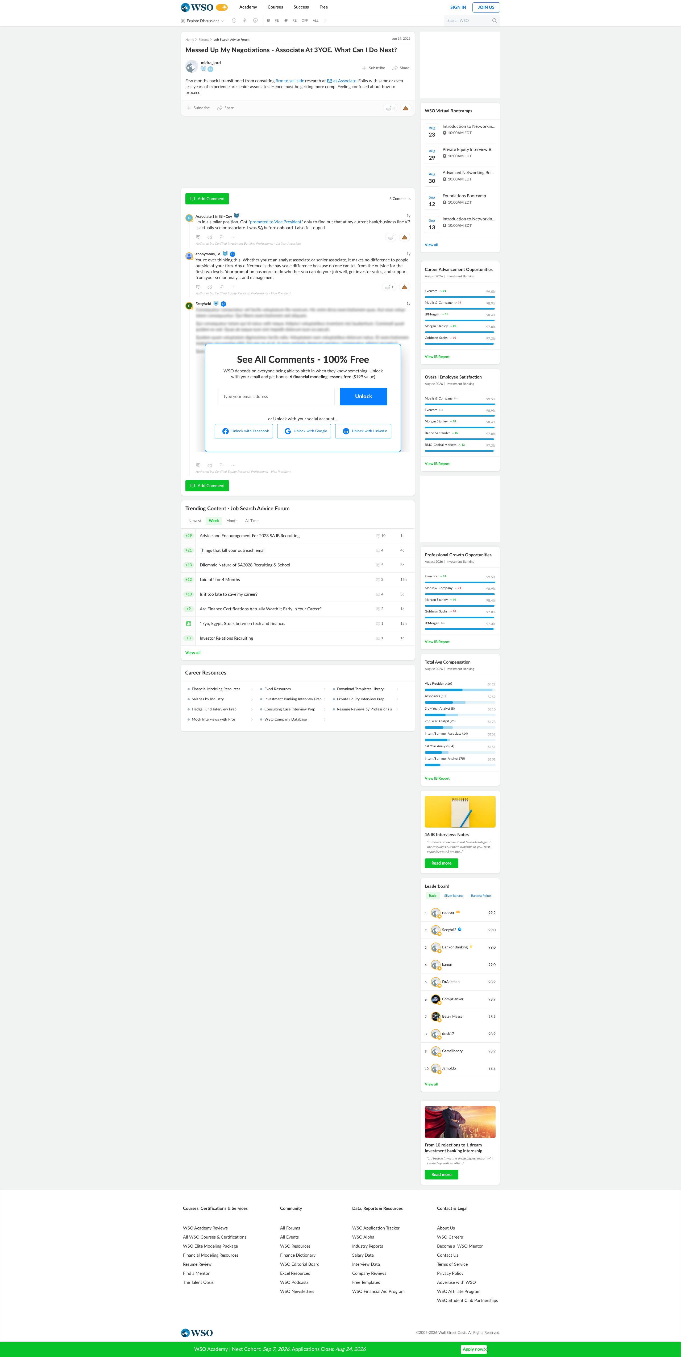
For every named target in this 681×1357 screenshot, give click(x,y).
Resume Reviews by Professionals (364, 709)
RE (295, 20)
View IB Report (437, 357)
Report (221, 237)
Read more (441, 863)
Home (189, 39)
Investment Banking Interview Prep (293, 699)
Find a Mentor (196, 1273)
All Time (252, 521)
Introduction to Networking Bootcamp (469, 126)
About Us (446, 1228)
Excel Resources (277, 689)
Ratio (433, 895)
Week (214, 521)
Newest (195, 521)
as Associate (341, 81)
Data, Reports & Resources (377, 1208)
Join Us (486, 7)
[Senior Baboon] (216, 303)
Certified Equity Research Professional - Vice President (252, 293)
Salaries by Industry (208, 699)
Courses (275, 7)
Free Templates (366, 1282)
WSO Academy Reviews (205, 1228)
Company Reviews (369, 1273)
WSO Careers (450, 1237)
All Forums (290, 1228)
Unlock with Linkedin (369, 431)
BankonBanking (455, 947)
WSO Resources (295, 1246)
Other (233, 237)
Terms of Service (452, 1264)
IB (268, 20)
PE (277, 20)
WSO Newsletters (297, 1291)
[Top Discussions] (245, 20)
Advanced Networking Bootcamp (469, 173)
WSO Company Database (285, 719)
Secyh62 (449, 930)
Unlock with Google (310, 431)
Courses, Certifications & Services (215, 1208)
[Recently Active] (234, 20)
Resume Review (197, 1264)
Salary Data (363, 1255)
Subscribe (377, 68)
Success (301, 7)
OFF (305, 20)
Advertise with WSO (456, 1282)
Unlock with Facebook (250, 431)
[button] (400, 68)
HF (286, 20)
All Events (289, 1237)
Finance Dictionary (297, 1255)
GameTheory (452, 1051)
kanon (447, 965)
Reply (198, 237)
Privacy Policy (450, 1273)
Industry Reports (367, 1246)
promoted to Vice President (275, 222)
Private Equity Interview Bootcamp (469, 149)
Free (323, 7)
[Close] (485, 1349)
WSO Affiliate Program (458, 1291)
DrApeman (451, 982)
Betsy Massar (453, 1016)
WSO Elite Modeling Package (210, 1246)
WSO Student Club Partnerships (467, 1300)
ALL (315, 20)
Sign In (458, 7)
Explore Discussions (203, 21)
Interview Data (366, 1264)
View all (193, 653)
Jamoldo (449, 1068)
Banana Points (481, 895)
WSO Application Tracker (376, 1228)
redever (448, 913)
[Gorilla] (225, 254)
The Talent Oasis (198, 1282)
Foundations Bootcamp (464, 196)
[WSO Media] (255, 20)
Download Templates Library (360, 689)
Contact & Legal (452, 1208)
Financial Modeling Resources (216, 689)
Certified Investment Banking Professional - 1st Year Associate (258, 243)
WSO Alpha (363, 1237)
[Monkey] (203, 69)
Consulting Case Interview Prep (289, 709)
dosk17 (448, 1034)
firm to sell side (290, 81)
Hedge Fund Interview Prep (214, 709)
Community (291, 1208)
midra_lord (211, 63)
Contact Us (447, 1255)
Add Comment (211, 199)
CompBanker (452, 999)
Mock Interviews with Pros (213, 719)
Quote (210, 237)
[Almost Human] (236, 216)
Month (232, 521)
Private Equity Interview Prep (360, 699)
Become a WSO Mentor (460, 1246)
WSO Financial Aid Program (378, 1291)
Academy (248, 7)
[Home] (197, 7)
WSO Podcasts (294, 1282)
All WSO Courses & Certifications (214, 1237)
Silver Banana (453, 895)
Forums (204, 39)
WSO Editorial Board (299, 1264)
